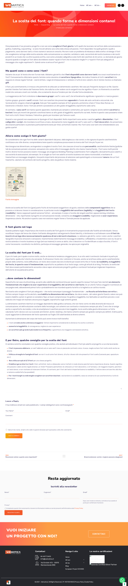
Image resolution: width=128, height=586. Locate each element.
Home (82, 5)
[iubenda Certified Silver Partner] (103, 565)
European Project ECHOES (74, 569)
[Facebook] (119, 5)
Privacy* (7, 505)
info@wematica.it (47, 559)
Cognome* (47, 492)
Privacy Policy (78, 508)
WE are (88, 5)
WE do (96, 5)
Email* (85, 492)
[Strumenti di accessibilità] (8, 582)
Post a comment (13, 435)
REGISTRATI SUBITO (14, 512)
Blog (67, 566)
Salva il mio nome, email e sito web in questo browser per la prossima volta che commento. (40, 430)
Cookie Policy (89, 582)
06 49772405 (45, 556)
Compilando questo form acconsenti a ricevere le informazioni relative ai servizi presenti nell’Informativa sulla (44, 508)
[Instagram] (122, 5)
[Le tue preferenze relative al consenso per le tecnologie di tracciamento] (124, 584)
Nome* (6, 492)
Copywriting (45, 25)
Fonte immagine (12, 199)
